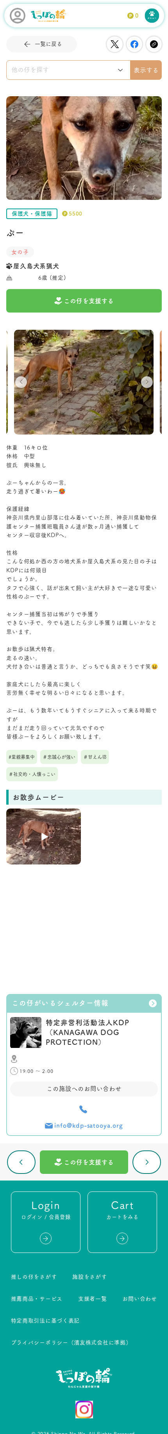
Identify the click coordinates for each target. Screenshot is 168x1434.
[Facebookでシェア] (134, 44)
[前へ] (21, 1162)
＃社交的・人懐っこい (32, 774)
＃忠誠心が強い (59, 757)
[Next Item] (147, 382)
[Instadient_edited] (84, 1409)
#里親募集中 (22, 757)
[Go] (46, 1238)
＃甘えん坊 (95, 757)
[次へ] (146, 1162)
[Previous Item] (21, 382)
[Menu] (152, 15)
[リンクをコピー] (154, 44)
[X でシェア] (115, 44)
